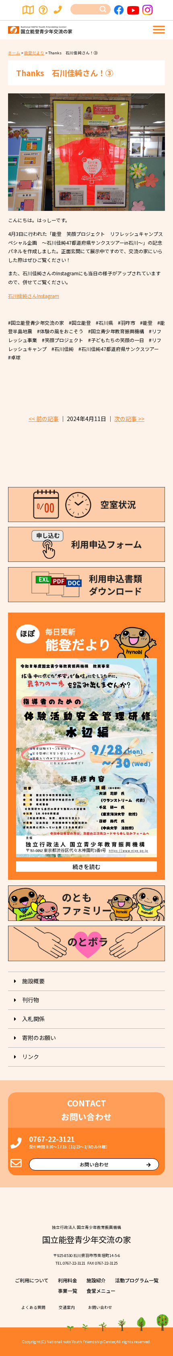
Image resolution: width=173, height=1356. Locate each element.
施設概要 (33, 981)
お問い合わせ (59, 10)
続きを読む (86, 867)
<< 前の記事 (44, 419)
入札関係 (33, 1019)
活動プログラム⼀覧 (137, 1280)
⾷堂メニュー (100, 1290)
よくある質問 (44, 10)
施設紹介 (96, 1280)
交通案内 (29, 10)
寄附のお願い (39, 1038)
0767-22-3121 (52, 1139)
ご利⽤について (32, 1280)
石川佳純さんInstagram (33, 295)
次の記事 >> (129, 419)
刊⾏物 (30, 1000)
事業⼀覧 (67, 1290)
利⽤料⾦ (67, 1280)
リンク (30, 1057)
